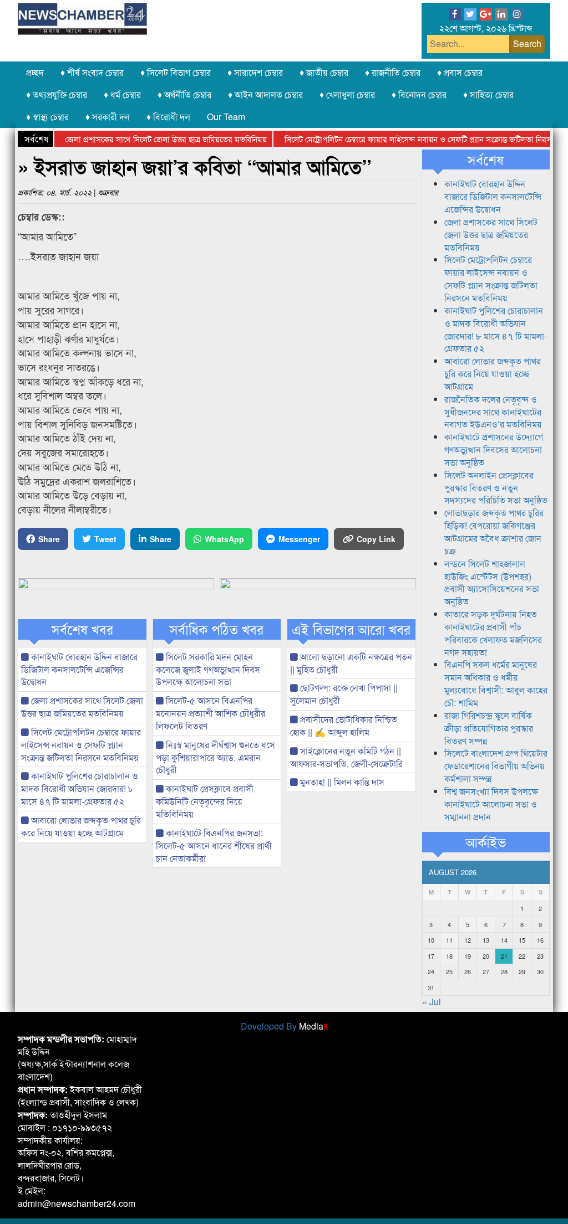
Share (49, 538)
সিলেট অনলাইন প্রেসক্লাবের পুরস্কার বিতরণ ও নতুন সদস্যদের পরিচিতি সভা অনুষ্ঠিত (495, 488)
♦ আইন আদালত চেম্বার (265, 94)
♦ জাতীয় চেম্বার (324, 72)
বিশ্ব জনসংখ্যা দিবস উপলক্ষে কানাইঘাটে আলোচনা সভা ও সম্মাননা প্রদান (491, 804)
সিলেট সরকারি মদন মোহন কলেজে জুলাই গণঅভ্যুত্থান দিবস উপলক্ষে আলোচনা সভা (208, 669)
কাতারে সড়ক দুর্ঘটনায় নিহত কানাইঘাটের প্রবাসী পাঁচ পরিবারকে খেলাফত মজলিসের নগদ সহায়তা (493, 633)
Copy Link (376, 538)
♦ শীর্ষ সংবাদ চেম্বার (92, 72)
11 (449, 939)
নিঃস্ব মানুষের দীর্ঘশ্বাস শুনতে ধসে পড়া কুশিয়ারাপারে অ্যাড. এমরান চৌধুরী (215, 757)
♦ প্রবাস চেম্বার (460, 72)
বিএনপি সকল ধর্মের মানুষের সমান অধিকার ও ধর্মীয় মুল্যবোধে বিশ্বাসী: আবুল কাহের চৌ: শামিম (495, 683)
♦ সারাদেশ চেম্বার (255, 72)
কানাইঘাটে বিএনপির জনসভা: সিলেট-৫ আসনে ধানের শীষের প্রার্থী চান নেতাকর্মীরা (214, 845)
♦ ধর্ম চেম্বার (122, 94)
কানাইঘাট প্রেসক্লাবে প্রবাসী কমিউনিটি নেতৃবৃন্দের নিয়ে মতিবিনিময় (204, 801)
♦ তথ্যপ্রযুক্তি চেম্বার (56, 94)
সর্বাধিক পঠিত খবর (216, 629)
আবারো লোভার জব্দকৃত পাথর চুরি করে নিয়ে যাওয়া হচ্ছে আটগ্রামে (81, 826)
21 (504, 956)
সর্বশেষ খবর (82, 629)
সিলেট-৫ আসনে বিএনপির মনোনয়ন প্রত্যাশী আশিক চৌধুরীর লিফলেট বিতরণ (210, 713)
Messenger (299, 538)
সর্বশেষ (486, 159)
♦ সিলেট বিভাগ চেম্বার (175, 72)
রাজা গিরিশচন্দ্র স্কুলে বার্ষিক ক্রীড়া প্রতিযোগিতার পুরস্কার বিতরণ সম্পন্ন (488, 728)
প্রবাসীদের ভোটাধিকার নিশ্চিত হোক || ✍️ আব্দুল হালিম (343, 725)
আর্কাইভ (485, 842)
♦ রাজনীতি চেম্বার (392, 72)
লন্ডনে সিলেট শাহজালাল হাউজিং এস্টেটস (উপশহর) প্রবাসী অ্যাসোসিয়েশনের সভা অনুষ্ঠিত (491, 582)
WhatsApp (224, 538)
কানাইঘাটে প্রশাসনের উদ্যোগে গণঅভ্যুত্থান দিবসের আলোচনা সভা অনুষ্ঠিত (493, 449)
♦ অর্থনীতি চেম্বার (184, 94)
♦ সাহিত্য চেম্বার (488, 94)
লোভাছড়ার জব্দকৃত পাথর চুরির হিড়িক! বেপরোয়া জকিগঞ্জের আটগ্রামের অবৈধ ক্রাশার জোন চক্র (494, 531)
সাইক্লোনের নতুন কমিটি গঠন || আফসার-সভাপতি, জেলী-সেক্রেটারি (346, 757)
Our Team (226, 116)
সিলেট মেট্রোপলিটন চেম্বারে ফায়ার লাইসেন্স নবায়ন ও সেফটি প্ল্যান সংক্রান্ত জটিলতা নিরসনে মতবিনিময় (81, 745)
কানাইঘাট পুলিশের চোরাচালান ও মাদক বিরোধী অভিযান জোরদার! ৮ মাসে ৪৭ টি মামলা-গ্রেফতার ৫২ (79, 788)
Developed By (284, 1026)
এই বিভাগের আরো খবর (351, 629)
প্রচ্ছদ (35, 72)
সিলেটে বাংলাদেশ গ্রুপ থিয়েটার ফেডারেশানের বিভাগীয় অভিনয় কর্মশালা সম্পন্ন (495, 766)
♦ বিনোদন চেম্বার (419, 94)
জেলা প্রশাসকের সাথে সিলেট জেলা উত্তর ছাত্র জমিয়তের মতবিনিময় (150, 139)
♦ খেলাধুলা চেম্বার (347, 94)
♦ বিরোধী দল (168, 116)
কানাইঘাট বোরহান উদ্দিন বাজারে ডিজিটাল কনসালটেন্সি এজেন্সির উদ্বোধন (79, 669)
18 (449, 956)
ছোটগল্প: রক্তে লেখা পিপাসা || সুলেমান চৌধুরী (344, 694)
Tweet (105, 538)
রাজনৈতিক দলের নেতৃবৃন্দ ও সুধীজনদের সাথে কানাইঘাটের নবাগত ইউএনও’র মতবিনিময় (493, 412)
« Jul (431, 1001)
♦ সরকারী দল (107, 116)
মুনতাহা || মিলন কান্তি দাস (341, 781)
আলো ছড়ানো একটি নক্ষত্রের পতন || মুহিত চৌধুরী (351, 663)
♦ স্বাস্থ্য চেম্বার (47, 116)
